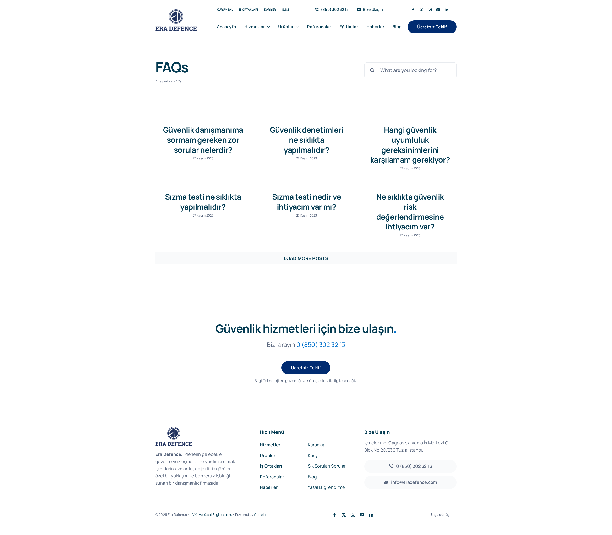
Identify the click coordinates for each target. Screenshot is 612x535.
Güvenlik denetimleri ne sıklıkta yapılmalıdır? (306, 140)
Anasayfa (162, 81)
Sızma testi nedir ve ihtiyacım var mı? (306, 201)
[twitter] (421, 9)
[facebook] (413, 9)
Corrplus (260, 514)
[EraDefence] (176, 11)
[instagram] (430, 9)
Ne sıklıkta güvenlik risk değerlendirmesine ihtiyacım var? (410, 211)
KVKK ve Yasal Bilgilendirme (211, 514)
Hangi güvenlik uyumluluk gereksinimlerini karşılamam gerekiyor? (410, 145)
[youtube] (438, 9)
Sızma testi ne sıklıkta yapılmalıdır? (203, 201)
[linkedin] (446, 9)
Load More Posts (306, 258)
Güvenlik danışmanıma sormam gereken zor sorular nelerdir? (203, 140)
